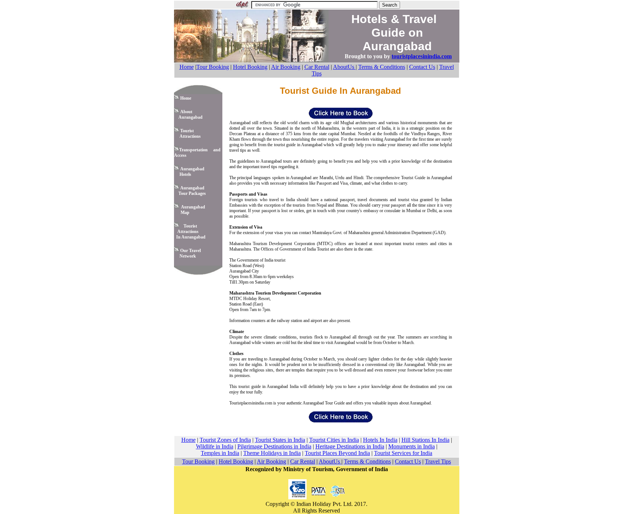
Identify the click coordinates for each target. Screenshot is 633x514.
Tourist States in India (280, 440)
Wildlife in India (214, 446)
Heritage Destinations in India (349, 446)
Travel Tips (438, 461)
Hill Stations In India (425, 440)
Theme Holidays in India (272, 453)
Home (186, 67)
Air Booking (285, 67)
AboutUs (344, 67)
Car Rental (316, 67)
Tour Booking (212, 67)
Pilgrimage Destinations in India (274, 446)
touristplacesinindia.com (422, 56)
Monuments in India (411, 446)
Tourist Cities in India (334, 440)
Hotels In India (380, 440)
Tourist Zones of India (225, 440)
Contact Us (422, 67)
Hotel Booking (250, 67)
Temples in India (220, 453)
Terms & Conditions (381, 67)
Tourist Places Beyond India (337, 453)
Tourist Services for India (403, 453)
